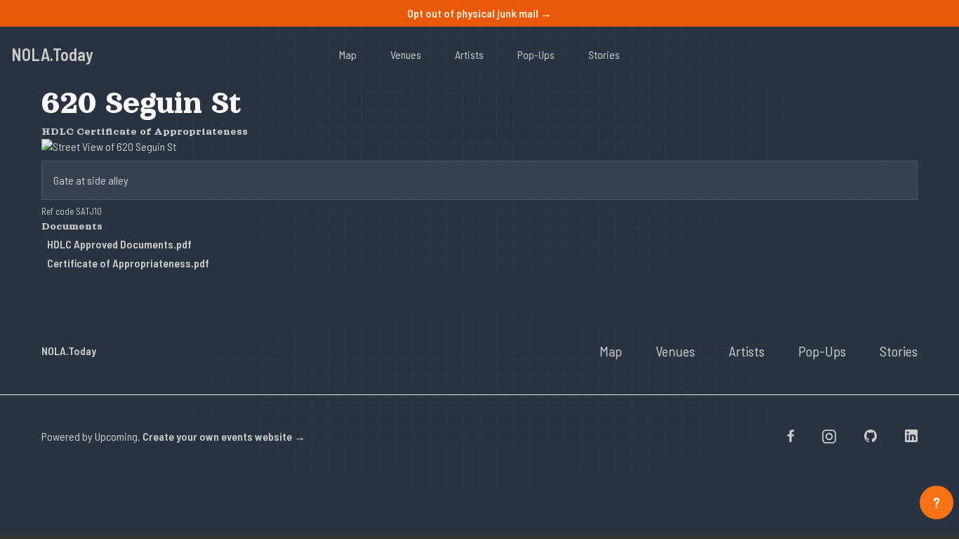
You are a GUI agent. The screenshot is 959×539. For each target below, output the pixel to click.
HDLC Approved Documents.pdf (119, 244)
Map (348, 54)
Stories (604, 54)
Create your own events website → (224, 436)
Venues (405, 54)
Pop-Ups (536, 54)
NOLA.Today (52, 54)
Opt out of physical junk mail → (479, 13)
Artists (469, 54)
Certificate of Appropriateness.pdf (128, 263)
